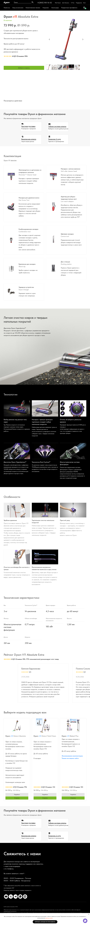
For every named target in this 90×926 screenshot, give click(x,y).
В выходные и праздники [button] (28, 128)
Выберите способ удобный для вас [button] (58, 129)
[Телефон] (11, 896)
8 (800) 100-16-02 (45, 3)
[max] (25, 896)
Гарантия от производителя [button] (56, 141)
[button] (28, 126)
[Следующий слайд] (83, 39)
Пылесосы (7, 7)
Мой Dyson (58, 2)
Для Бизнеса (65, 2)
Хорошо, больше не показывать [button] (45, 921)
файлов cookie (49, 918)
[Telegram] (15, 896)
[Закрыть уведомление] (89, 914)
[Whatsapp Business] (20, 896)
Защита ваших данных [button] (27, 141)
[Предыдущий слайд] (49, 39)
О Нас (72, 2)
